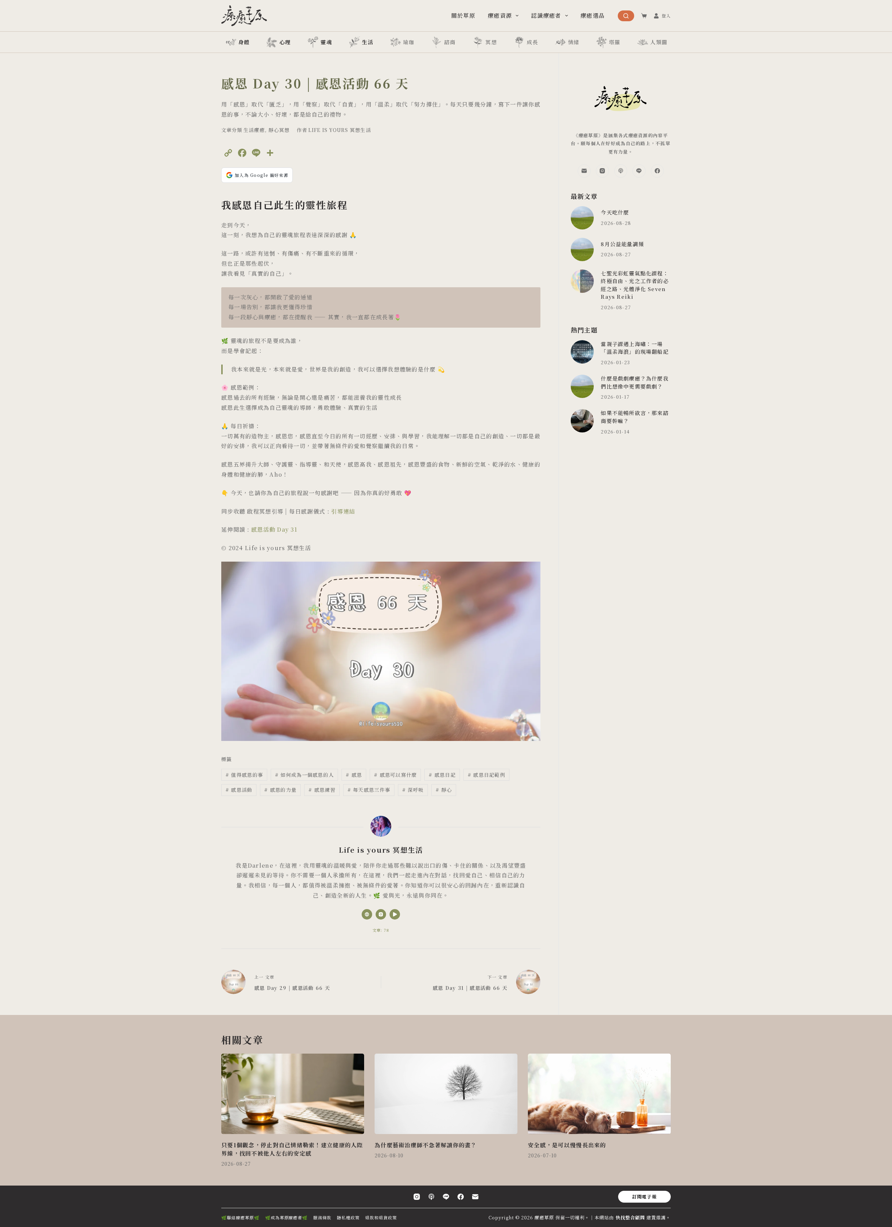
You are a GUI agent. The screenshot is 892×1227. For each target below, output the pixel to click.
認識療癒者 (546, 15)
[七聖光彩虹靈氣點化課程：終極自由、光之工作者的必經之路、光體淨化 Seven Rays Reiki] (582, 281)
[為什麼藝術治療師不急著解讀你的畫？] (446, 1094)
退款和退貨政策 (381, 1217)
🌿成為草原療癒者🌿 (286, 1217)
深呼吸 (413, 789)
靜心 (444, 789)
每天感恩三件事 (369, 789)
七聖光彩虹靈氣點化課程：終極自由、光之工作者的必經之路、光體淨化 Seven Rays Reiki (634, 284)
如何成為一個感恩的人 (304, 774)
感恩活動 (239, 789)
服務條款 (322, 1217)
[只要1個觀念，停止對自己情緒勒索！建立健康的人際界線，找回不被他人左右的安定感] (292, 1094)
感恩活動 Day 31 (274, 529)
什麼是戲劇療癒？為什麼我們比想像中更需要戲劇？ (634, 382)
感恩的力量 (280, 789)
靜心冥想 (279, 129)
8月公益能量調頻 (622, 244)
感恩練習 (322, 789)
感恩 (354, 774)
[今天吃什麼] (582, 217)
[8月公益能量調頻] (582, 249)
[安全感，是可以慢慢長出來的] (599, 1094)
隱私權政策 (348, 1217)
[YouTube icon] (395, 914)
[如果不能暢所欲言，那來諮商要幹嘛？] (582, 420)
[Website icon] (367, 914)
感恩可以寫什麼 (395, 774)
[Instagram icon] (381, 914)
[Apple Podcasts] (621, 171)
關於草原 (463, 15)
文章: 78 (381, 930)
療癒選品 (592, 15)
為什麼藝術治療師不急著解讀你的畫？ (426, 1145)
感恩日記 (442, 774)
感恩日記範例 (486, 774)
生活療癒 (254, 129)
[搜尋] (626, 15)
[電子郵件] (584, 171)
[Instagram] (602, 171)
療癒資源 (500, 15)
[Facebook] (657, 171)
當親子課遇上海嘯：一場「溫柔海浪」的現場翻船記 (634, 347)
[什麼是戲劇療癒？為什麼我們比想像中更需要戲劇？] (582, 386)
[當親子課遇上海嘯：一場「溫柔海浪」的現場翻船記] (582, 352)
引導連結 (343, 511)
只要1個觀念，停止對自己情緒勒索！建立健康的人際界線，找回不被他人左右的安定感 (292, 1149)
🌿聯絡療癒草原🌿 (240, 1217)
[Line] (639, 171)
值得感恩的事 (244, 774)
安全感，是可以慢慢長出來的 (567, 1145)
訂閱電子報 (644, 1196)
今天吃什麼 (615, 212)
